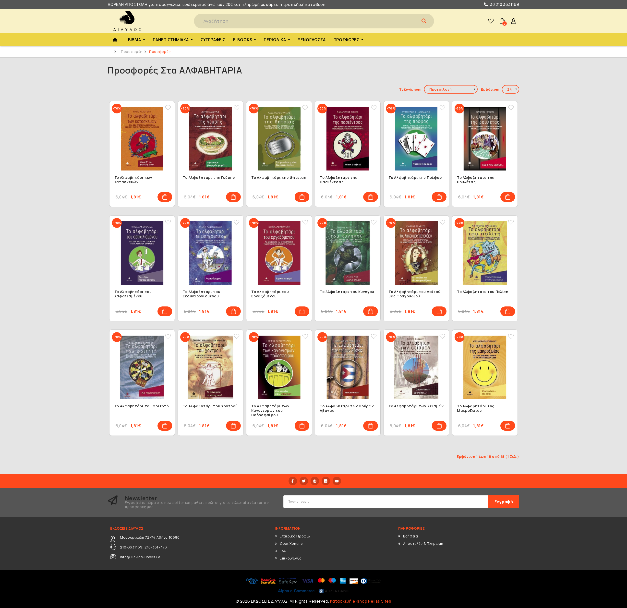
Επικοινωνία (291, 558)
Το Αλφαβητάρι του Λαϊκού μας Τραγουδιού (414, 294)
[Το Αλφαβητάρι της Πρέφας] (416, 138)
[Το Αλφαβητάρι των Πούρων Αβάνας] (347, 367)
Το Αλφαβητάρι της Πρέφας (415, 177)
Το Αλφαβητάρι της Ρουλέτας (475, 179)
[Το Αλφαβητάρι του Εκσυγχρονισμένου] (210, 253)
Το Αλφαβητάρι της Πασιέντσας (338, 179)
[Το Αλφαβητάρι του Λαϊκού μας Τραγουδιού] (416, 253)
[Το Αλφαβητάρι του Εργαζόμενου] (279, 253)
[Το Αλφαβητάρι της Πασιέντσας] (347, 138)
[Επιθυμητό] (168, 107)
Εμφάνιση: (490, 89)
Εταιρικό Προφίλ (295, 536)
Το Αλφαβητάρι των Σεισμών (416, 406)
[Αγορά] (164, 197)
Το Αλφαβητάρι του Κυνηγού (347, 292)
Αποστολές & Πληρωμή (423, 543)
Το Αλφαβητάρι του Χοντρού (210, 406)
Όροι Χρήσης (291, 543)
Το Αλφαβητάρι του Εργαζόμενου (270, 294)
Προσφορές (131, 52)
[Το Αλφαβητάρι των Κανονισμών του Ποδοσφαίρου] (279, 367)
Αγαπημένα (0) (491, 21)
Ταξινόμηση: (410, 89)
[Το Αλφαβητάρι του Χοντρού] (210, 367)
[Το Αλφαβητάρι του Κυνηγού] (347, 253)
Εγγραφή (503, 501)
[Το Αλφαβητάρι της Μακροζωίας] (485, 367)
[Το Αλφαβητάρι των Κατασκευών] (142, 138)
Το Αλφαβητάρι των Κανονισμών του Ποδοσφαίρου (270, 410)
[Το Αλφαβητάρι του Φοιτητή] (142, 367)
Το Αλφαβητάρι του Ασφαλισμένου (133, 294)
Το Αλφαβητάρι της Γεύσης (209, 177)
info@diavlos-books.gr (140, 557)
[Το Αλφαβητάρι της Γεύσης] (210, 138)
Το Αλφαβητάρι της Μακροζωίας (475, 408)
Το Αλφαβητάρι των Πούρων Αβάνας (347, 408)
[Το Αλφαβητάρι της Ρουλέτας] (485, 138)
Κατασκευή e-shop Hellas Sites (360, 601)
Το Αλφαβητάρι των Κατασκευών (133, 179)
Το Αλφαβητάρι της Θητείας (278, 177)
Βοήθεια (410, 536)
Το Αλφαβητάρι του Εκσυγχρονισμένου (201, 294)
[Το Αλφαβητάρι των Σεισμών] (416, 367)
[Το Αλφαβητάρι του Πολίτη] (485, 253)
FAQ (283, 550)
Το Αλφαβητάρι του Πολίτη (482, 292)
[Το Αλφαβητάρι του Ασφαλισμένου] (142, 253)
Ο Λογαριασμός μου (513, 21)
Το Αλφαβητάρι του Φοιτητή (141, 406)
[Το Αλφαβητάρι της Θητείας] (279, 138)
